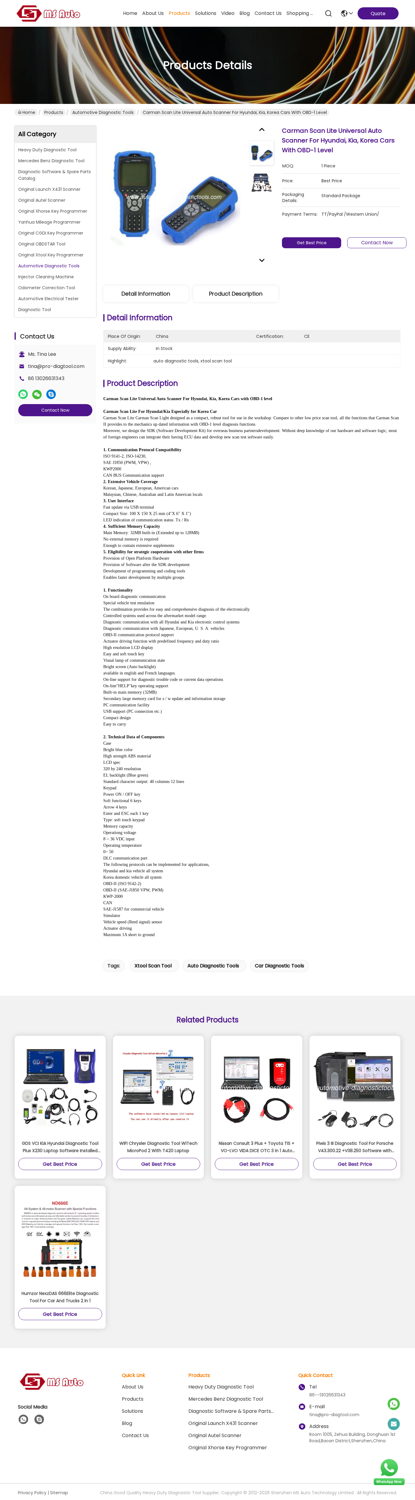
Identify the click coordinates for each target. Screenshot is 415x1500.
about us (153, 13)
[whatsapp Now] (389, 1485)
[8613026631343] (23, 1419)
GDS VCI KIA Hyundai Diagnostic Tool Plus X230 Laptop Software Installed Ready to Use (60, 1147)
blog (244, 13)
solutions (205, 13)
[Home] (51, 1388)
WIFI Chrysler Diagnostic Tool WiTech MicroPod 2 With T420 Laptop (158, 1147)
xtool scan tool (153, 965)
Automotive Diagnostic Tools (103, 112)
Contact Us (135, 1435)
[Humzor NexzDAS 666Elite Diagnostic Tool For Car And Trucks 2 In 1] (60, 1238)
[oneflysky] (39, 1419)
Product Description (235, 293)
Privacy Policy (32, 1493)
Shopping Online (301, 13)
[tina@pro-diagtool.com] (394, 1424)
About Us (132, 1386)
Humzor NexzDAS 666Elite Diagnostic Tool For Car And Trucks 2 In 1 (60, 1297)
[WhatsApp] (23, 394)
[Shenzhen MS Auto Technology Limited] (48, 13)
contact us (268, 13)
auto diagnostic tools (213, 965)
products (179, 13)
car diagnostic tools (279, 965)
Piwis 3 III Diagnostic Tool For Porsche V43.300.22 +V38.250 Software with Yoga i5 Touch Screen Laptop (354, 1147)
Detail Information (146, 293)
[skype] (51, 394)
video (228, 13)
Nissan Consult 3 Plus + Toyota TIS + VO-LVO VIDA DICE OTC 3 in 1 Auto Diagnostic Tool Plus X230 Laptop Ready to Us (256, 1147)
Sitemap (59, 1493)
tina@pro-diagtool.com (56, 366)
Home (130, 13)
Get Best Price (312, 243)
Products (53, 112)
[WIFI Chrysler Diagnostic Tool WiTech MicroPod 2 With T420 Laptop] (159, 1088)
